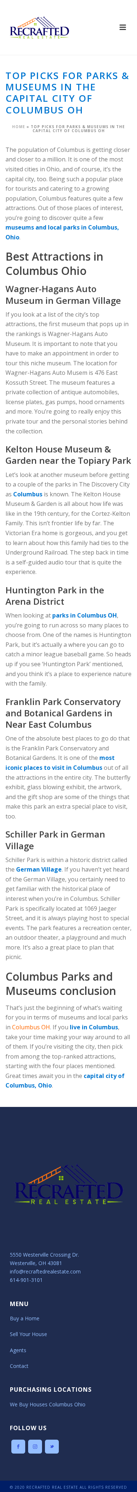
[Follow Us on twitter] (52, 1447)
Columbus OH (31, 1027)
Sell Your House (28, 1334)
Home (18, 126)
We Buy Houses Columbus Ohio (47, 1404)
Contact (19, 1365)
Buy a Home (24, 1318)
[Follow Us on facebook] (18, 1447)
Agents (18, 1350)
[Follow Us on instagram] (35, 1447)
